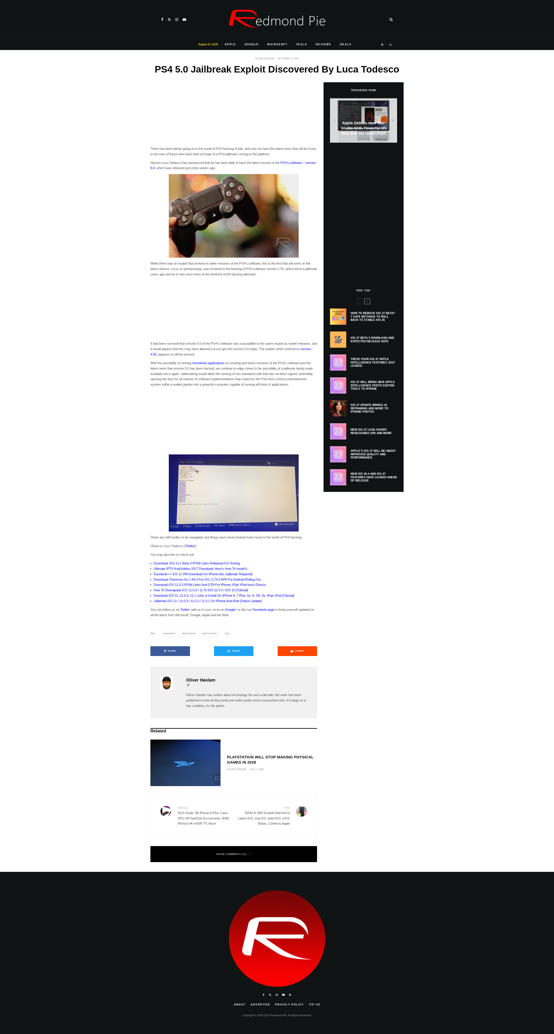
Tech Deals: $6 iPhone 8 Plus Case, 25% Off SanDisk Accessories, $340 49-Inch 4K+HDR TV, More (203, 815)
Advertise (260, 1004)
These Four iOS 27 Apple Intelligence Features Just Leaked (373, 362)
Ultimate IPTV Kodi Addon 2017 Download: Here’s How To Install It (200, 568)
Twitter (189, 546)
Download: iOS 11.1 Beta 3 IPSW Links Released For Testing (197, 563)
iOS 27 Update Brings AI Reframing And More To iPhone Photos (369, 408)
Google (252, 44)
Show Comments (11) (231, 854)
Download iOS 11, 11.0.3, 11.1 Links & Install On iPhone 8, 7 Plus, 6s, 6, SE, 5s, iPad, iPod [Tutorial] (224, 595)
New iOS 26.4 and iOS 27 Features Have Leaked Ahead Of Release (374, 477)
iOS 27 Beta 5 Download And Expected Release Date (372, 339)
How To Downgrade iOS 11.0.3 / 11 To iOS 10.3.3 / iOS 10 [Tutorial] (201, 590)
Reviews (323, 44)
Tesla (301, 44)
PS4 (228, 634)
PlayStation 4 (211, 634)
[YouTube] (184, 19)
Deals (345, 44)
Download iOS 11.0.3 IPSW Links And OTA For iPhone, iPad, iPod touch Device (210, 584)
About (240, 1004)
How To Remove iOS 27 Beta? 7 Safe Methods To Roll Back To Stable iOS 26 (373, 317)
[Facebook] (162, 19)
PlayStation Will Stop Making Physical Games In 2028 (270, 759)
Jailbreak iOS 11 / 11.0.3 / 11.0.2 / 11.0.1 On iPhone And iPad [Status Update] (208, 601)
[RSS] (382, 44)
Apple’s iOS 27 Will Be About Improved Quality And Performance (373, 454)
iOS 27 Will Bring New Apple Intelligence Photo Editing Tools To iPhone (373, 385)
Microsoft (277, 44)
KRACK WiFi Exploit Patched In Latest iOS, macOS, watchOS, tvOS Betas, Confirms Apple (264, 815)
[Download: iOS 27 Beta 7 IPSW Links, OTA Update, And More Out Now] (363, 120)
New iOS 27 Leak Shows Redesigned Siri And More (371, 431)
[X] (169, 19)
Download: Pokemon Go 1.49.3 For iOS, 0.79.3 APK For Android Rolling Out (207, 579)
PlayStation (189, 634)
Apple (230, 44)
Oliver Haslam (264, 58)
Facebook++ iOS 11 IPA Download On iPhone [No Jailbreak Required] (203, 574)
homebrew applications (208, 363)
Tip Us (314, 1004)
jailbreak (170, 634)
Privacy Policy (289, 1004)
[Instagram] (176, 19)
